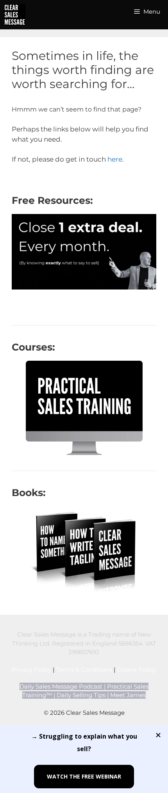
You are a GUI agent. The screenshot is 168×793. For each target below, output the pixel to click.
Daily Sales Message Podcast (61, 686)
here (114, 159)
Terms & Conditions (84, 669)
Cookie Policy (137, 669)
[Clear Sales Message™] (14, 14)
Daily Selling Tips (81, 695)
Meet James (128, 695)
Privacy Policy (31, 669)
